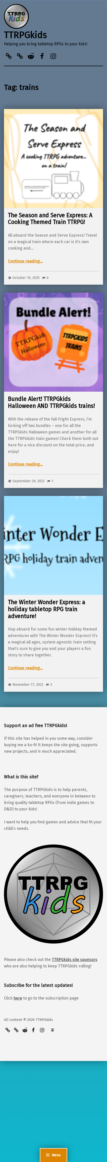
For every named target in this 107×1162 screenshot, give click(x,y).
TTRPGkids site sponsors (74, 959)
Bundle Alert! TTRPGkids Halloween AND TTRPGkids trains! (51, 402)
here (17, 998)
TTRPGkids (25, 35)
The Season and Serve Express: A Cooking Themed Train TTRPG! (50, 219)
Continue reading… (25, 261)
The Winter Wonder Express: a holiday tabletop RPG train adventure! (46, 609)
